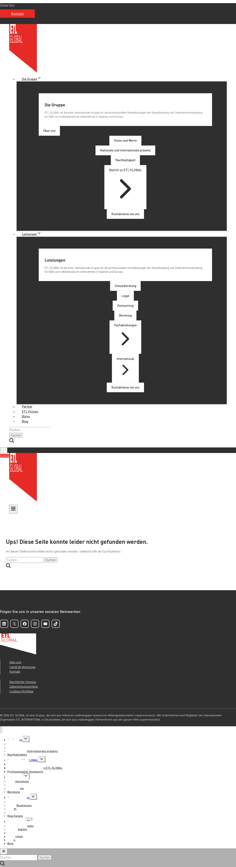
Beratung (13, 792)
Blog (25, 421)
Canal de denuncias (22, 667)
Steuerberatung (18, 781)
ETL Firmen (30, 411)
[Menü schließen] (1, 730)
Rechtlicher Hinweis (22, 682)
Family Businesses (19, 805)
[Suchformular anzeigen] (3, 450)
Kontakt (17, 13)
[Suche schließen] (3, 851)
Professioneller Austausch (25, 771)
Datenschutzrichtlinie (23, 686)
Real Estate (15, 816)
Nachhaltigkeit (17, 754)
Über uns (15, 662)
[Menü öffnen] (13, 509)
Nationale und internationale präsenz (32, 751)
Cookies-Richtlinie (21, 691)
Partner (27, 406)
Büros (26, 416)
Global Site (7, 5)
